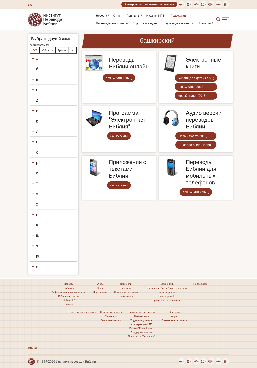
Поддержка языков (141, 332)
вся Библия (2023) (119, 78)
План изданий (166, 296)
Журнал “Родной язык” (141, 328)
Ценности (125, 288)
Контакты (205, 23)
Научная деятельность (178, 23)
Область (47, 50)
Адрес (174, 316)
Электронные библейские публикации (149, 4)
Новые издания (166, 292)
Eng (30, 4)
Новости (101, 15)
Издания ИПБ (155, 15)
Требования (126, 296)
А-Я (35, 50)
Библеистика (141, 316)
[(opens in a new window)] (182, 4)
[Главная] (35, 19)
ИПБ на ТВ (69, 300)
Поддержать (178, 15)
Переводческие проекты (112, 23)
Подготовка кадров (145, 23)
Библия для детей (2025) (196, 78)
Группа (62, 50)
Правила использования (166, 300)
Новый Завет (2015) (192, 95)
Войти (32, 348)
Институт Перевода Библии (52, 19)
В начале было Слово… (196, 145)
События (69, 288)
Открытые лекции (111, 320)
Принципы (133, 15)
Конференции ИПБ (141, 324)
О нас (116, 15)
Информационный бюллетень (68, 292)
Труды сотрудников (141, 320)
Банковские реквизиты (174, 320)
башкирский (119, 136)
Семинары (111, 316)
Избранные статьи (68, 296)
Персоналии (100, 292)
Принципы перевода (126, 292)
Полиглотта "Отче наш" (141, 336)
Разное (69, 304)
